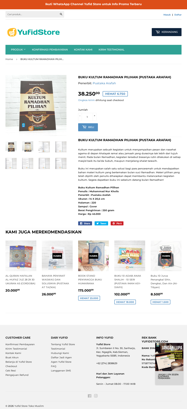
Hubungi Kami (60, 353)
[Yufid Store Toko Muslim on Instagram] (96, 396)
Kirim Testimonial (111, 49)
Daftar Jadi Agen (61, 357)
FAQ (53, 366)
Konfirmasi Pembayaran (50, 49)
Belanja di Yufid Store (18, 361)
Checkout (11, 366)
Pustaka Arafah (104, 83)
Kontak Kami (83, 49)
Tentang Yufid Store (63, 344)
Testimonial (58, 348)
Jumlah (83, 109)
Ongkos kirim (86, 100)
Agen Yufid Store (61, 361)
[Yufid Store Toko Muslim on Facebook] (89, 396)
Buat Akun (12, 357)
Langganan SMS (61, 370)
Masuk (167, 14)
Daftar (178, 14)
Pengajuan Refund (16, 374)
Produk (17, 49)
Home (9, 59)
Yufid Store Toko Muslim (29, 405)
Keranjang (169, 32)
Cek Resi (10, 370)
